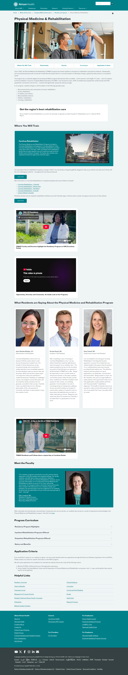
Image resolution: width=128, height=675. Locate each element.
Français (45, 659)
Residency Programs (61, 12)
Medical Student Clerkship (22, 606)
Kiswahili (18, 662)
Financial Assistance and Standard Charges (27, 635)
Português (98, 659)
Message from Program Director (24, 594)
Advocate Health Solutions (90, 635)
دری (40, 659)
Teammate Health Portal (89, 627)
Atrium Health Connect (89, 619)
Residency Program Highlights (27, 527)
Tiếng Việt (42, 662)
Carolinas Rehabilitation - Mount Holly (29, 186)
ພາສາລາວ (85, 659)
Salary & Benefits (19, 586)
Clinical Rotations (72, 582)
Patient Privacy (19, 633)
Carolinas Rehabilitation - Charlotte (28, 184)
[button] (112, 3)
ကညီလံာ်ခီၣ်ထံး (70, 659)
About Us (17, 619)
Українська (30, 662)
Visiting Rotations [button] (67, 8)
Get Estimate (18, 641)
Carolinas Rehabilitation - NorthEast (28, 188)
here (53, 513)
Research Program (72, 602)
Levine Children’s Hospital (26, 193)
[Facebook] (24, 652)
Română (104, 659)
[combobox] (103, 3)
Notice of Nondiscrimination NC (24, 669)
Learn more (20, 176)
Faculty (69, 594)
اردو (36, 662)
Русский (111, 659)
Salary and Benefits (23, 544)
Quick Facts (70, 598)
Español (16, 659)
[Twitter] (20, 652)
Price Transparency (20, 638)
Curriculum (70, 586)
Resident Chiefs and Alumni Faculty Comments (28, 598)
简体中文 (34, 659)
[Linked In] (33, 652)
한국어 (79, 659)
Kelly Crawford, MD (25, 495)
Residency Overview (20, 582)
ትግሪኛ (24, 662)
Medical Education (25, 12)
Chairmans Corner (19, 590)
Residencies (32, 8)
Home (15, 12)
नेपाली (91, 659)
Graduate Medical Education (43, 12)
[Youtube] (16, 652)
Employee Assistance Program (91, 622)
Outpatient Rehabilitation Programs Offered (32, 538)
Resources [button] (82, 8)
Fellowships (43, 8)
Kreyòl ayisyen (60, 659)
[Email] (37, 652)
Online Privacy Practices (21, 630)
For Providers (52, 635)
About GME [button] (19, 8)
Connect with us (19, 624)
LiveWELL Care (87, 624)
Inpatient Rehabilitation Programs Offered (32, 532)
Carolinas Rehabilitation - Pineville (28, 191)
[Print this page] (113, 13)
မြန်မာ (28, 659)
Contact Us (17, 627)
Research (55, 8)
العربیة (22, 659)
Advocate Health (19, 622)
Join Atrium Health (53, 619)
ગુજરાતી (51, 659)
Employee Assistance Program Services (94, 638)
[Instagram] (29, 652)
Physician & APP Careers (56, 622)
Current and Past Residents (75, 590)
